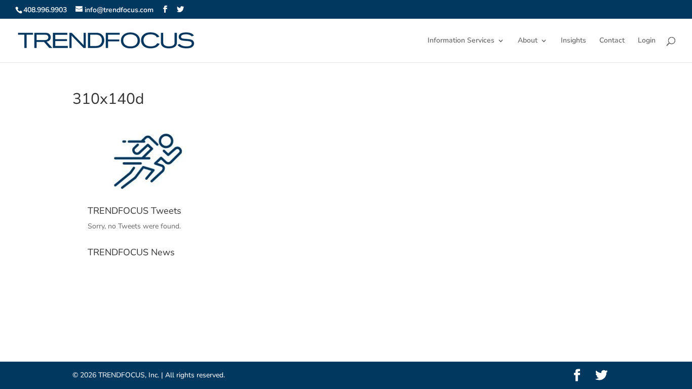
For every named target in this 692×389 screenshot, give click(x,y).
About (527, 41)
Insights (573, 41)
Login (647, 41)
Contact (612, 41)
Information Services (461, 41)
